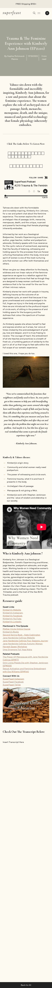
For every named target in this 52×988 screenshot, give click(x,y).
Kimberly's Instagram (13, 613)
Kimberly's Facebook (12, 616)
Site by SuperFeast (40, 961)
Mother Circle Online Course (16, 629)
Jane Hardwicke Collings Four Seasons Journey (25, 641)
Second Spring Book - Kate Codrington (21, 635)
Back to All (26, 985)
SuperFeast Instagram (13, 679)
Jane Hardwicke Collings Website (19, 638)
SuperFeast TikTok (12, 685)
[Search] (34, 13)
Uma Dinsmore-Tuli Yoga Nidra (17, 649)
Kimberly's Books (11, 632)
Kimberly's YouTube (12, 619)
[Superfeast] (12, 13)
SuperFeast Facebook (13, 682)
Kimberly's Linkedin (12, 622)
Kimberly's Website (12, 610)
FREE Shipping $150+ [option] (26, 4)
